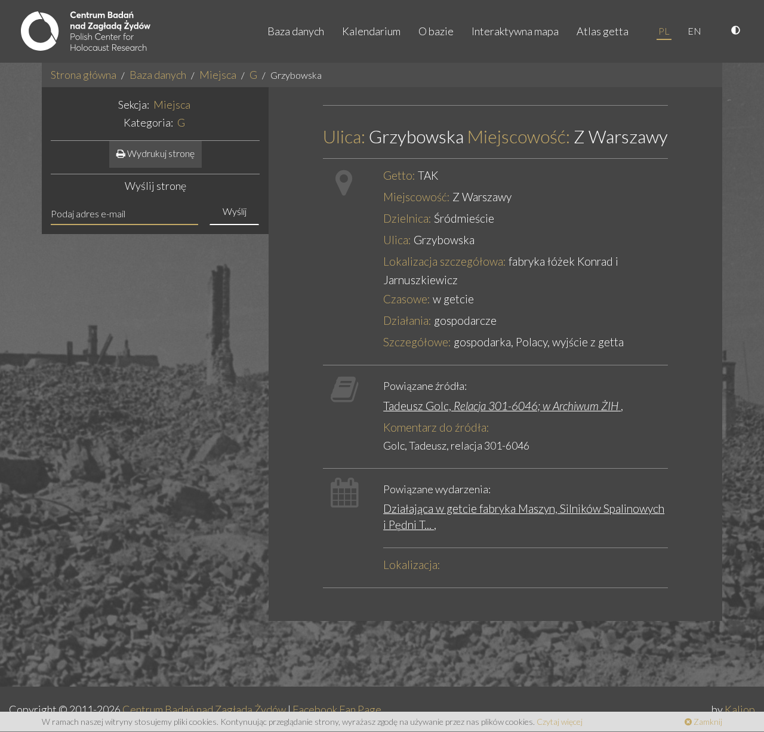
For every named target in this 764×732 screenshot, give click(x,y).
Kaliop (740, 709)
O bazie (436, 31)
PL (664, 30)
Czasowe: (406, 299)
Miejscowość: (518, 136)
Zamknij (707, 721)
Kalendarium (371, 31)
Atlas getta (603, 31)
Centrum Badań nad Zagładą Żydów (204, 709)
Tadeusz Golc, (500, 406)
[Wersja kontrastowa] (737, 31)
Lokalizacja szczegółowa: (444, 261)
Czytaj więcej (560, 721)
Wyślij (235, 211)
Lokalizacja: (411, 564)
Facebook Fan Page (336, 709)
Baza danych (295, 31)
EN (694, 30)
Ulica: (344, 136)
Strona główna (83, 74)
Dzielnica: (407, 218)
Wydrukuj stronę (160, 153)
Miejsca (217, 74)
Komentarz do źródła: (436, 427)
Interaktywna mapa (515, 31)
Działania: (407, 320)
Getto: (399, 175)
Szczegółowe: (417, 342)
